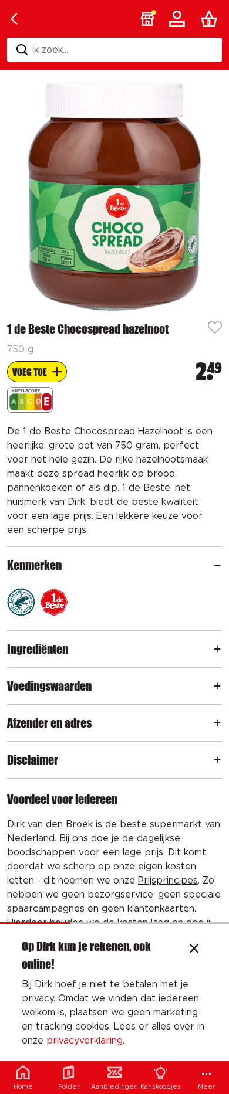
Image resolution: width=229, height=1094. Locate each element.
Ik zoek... (50, 50)
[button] (147, 18)
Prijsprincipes (168, 880)
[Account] (179, 19)
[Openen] (217, 565)
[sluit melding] (194, 949)
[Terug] (14, 19)
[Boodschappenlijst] (211, 19)
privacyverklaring (84, 1040)
